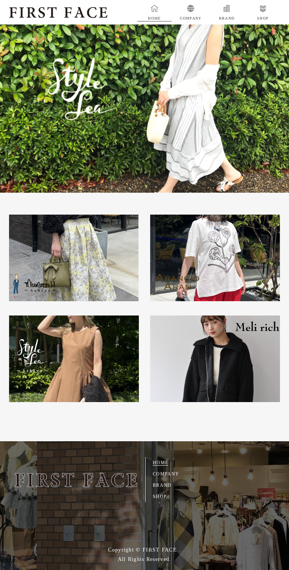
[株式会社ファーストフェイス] (76, 479)
